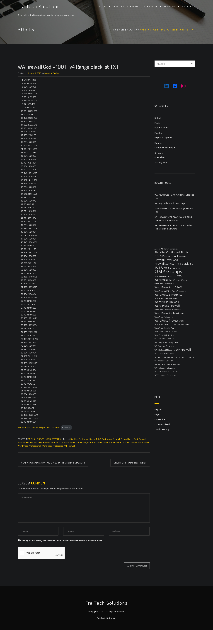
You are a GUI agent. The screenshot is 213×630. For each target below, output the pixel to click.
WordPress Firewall (140, 442)
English (152, 7)
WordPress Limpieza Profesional (168, 310)
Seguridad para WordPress (165, 276)
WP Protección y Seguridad (166, 368)
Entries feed (160, 419)
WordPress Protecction (52, 445)
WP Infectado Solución (164, 361)
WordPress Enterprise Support (167, 298)
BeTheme (111, 618)
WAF (53, 442)
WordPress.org (162, 429)
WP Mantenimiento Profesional (167, 364)
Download (66, 427)
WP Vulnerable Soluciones (165, 375)
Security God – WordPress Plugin (129, 462)
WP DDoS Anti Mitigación (165, 350)
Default (158, 118)
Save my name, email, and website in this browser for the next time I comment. (61, 540)
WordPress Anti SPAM (97, 442)
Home (115, 29)
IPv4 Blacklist (32, 442)
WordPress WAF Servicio (164, 335)
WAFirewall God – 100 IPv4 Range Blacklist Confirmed (38, 427)
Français (170, 7)
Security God (161, 162)
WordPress (81, 442)
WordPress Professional (29, 445)
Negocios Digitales (163, 137)
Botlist (92, 439)
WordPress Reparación (164, 324)
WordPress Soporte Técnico (166, 331)
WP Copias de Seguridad (164, 346)
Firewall (116, 439)
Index (103, 7)
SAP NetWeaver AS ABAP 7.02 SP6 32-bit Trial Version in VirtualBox (54, 462)
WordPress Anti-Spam (178, 280)
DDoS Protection (104, 439)
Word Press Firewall (65, 442)
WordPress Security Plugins (165, 328)
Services (118, 7)
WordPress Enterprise (119, 442)
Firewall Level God (129, 439)
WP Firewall (69, 445)
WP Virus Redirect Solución (166, 371)
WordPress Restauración (184, 324)
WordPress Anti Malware (164, 284)
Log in (157, 414)
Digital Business (162, 127)
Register (158, 409)
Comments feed (162, 424)
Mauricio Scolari (51, 73)
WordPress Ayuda (179, 291)
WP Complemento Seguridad (166, 342)
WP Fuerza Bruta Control (165, 354)
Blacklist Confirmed (79, 439)
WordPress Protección (164, 317)
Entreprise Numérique (165, 147)
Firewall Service (164, 263)
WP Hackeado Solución (164, 357)
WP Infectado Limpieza (184, 357)
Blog (123, 29)
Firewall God (44, 439)
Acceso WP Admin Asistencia (166, 249)
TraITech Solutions (39, 6)
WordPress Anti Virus (163, 291)
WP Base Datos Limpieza (164, 339)
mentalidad (177, 268)
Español (135, 7)
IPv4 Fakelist (44, 442)
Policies (187, 7)
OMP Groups (168, 271)
